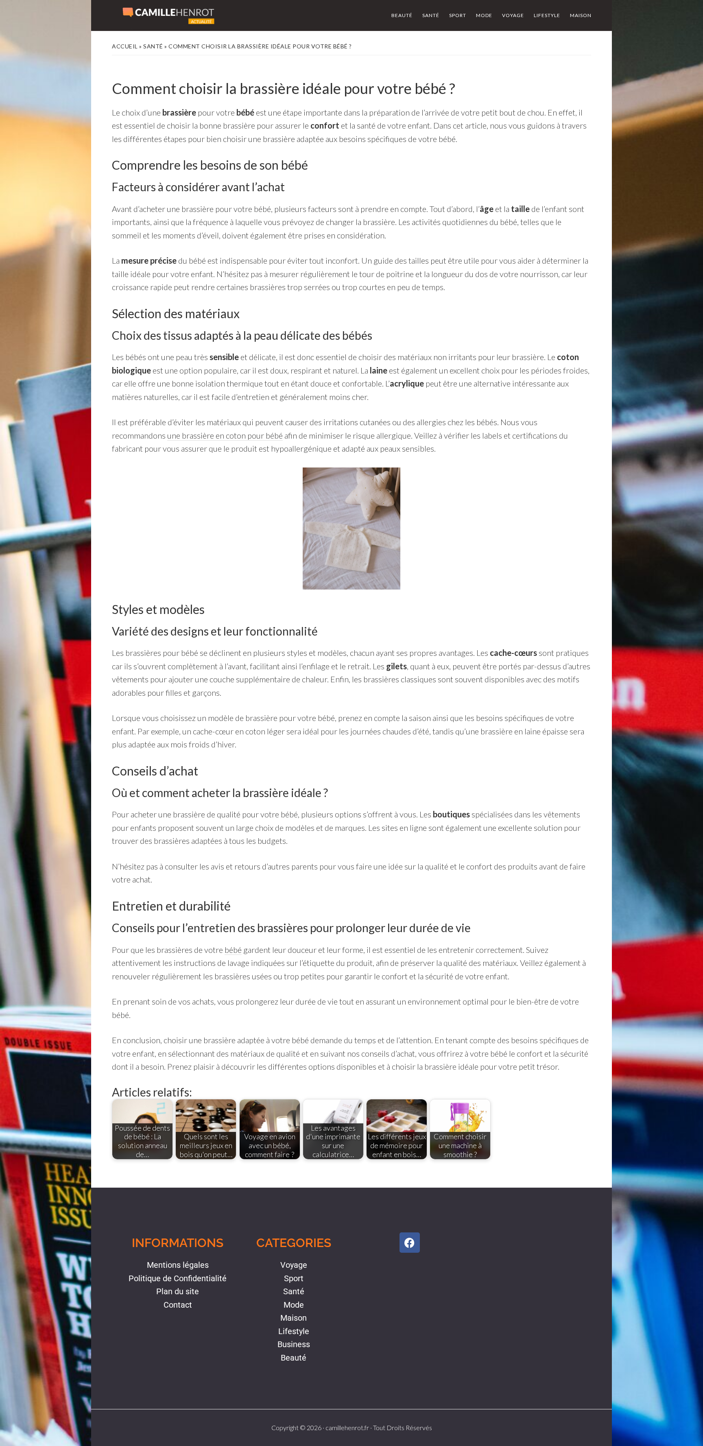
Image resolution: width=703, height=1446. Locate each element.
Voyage (293, 1265)
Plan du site (177, 1291)
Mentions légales (178, 1265)
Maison (293, 1318)
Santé (153, 46)
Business (293, 1344)
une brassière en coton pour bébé (225, 435)
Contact (178, 1305)
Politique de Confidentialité (178, 1278)
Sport (293, 1278)
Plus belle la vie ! (168, 15)
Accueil (125, 46)
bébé (233, 950)
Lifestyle (293, 1331)
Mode (294, 1305)
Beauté (293, 1358)
